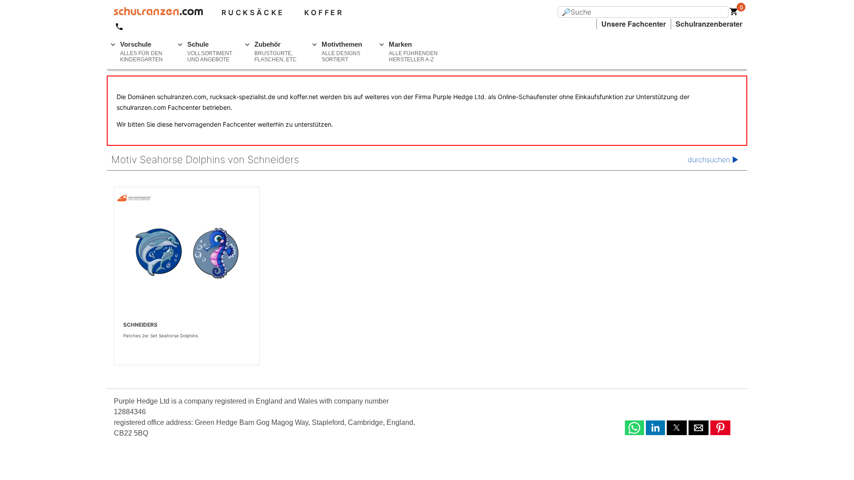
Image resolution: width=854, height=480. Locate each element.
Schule (209, 51)
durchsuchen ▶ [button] (713, 159)
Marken (413, 51)
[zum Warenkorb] (733, 13)
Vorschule (141, 51)
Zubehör (275, 51)
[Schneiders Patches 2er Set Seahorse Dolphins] (186, 253)
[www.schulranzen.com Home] (155, 12)
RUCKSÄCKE (253, 12)
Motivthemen (342, 51)
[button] (634, 427)
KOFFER (324, 12)
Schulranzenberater (709, 24)
